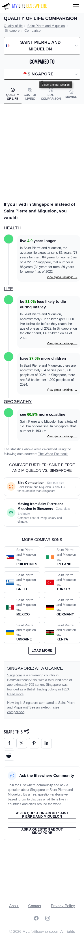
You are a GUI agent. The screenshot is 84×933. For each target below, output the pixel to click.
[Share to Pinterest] (34, 743)
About (14, 906)
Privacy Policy (63, 906)
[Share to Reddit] (9, 755)
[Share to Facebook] (9, 743)
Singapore (14, 675)
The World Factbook (53, 454)
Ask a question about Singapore (42, 831)
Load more (42, 650)
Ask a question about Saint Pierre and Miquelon (42, 814)
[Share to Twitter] (21, 743)
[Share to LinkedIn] (46, 743)
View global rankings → (62, 277)
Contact (34, 906)
